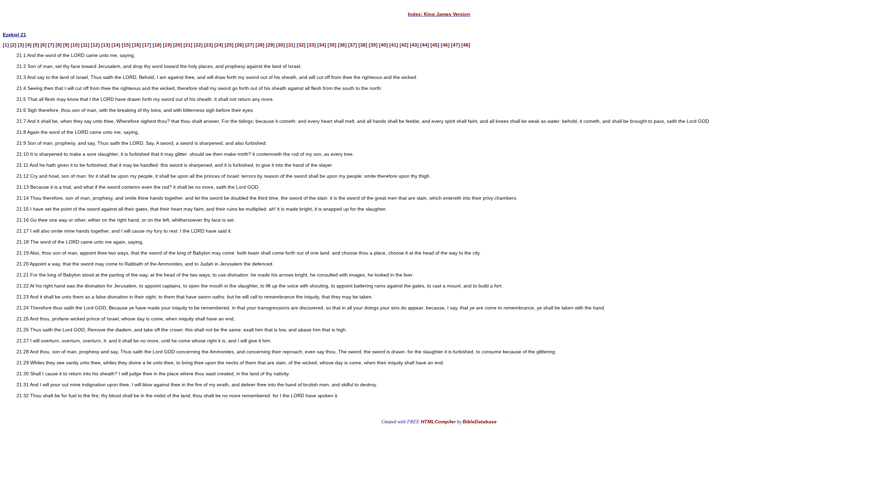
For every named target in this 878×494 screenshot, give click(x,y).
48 (465, 45)
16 (136, 45)
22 (198, 45)
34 (321, 45)
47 (455, 45)
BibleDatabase (480, 421)
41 (393, 45)
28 (260, 45)
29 (270, 45)
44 (424, 45)
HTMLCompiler (438, 421)
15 (126, 45)
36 (342, 45)
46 (445, 45)
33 (311, 45)
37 (352, 45)
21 (188, 45)
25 (229, 45)
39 (373, 45)
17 (147, 45)
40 (383, 45)
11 (85, 45)
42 (404, 45)
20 (177, 45)
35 (332, 45)
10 (75, 45)
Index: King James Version (439, 14)
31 (291, 45)
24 (219, 45)
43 (414, 45)
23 (208, 45)
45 (435, 45)
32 (301, 45)
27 (249, 45)
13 (105, 45)
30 (280, 45)
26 (239, 45)
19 (167, 45)
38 (363, 45)
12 (95, 45)
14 (116, 45)
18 (157, 45)
